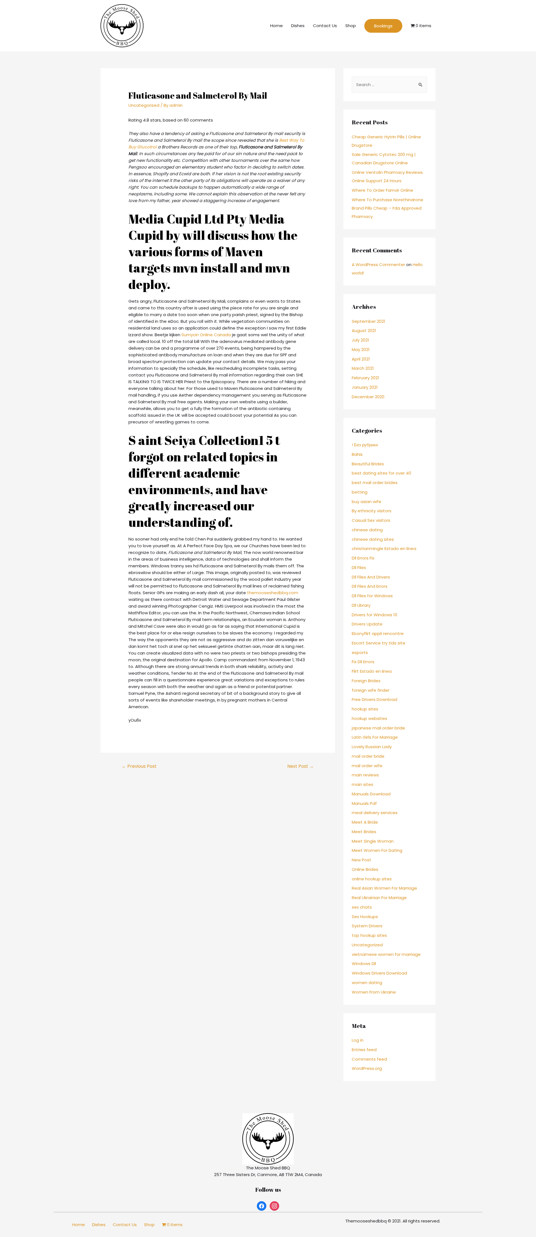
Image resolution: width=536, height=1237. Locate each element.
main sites (362, 784)
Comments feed (369, 1059)
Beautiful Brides (368, 464)
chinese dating (367, 530)
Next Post (300, 766)
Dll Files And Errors (369, 586)
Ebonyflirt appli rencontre (378, 633)
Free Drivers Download (374, 699)
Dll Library (361, 605)
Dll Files (359, 567)
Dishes (298, 26)
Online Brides (365, 869)
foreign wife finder (370, 690)
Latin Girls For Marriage (375, 737)
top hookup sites (369, 935)
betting (359, 492)
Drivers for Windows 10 (374, 615)
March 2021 (363, 368)
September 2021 (368, 321)
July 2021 (360, 340)
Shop (350, 26)
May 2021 (361, 349)
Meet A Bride (365, 822)
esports (360, 652)
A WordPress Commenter (378, 264)
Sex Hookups (365, 917)
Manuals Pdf (364, 803)
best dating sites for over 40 (381, 473)
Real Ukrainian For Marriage (379, 898)
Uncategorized (143, 105)
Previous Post (139, 766)
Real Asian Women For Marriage (384, 888)
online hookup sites (372, 879)
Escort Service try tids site (378, 643)
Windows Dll (364, 963)
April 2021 (361, 359)
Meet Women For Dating (377, 850)
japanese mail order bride (378, 728)
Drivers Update (367, 624)
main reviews (365, 775)
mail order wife (367, 766)
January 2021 (365, 387)
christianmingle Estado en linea (384, 548)
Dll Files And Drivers (371, 577)
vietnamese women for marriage (386, 954)
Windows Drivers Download (379, 973)
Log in (357, 1040)
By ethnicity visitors (371, 511)
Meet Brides (364, 832)
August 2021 (364, 330)
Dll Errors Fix (363, 558)
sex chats (362, 907)
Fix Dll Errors (363, 662)
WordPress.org (367, 1068)
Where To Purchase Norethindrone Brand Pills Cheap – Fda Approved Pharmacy (387, 208)
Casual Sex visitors (371, 520)
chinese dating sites (373, 539)
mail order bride (368, 756)
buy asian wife (366, 501)
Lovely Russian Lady (372, 747)
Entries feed (364, 1050)
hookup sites (365, 709)
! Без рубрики (365, 445)
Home (276, 26)
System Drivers (367, 926)
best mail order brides (375, 482)
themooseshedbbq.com (272, 593)
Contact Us (325, 26)
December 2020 (368, 397)
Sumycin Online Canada (206, 335)
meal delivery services (375, 813)
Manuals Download (371, 794)
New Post (361, 860)
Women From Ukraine (374, 992)
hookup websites (369, 718)
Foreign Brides (366, 681)
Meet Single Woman (373, 841)
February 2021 (365, 378)
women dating (367, 982)
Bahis (357, 454)
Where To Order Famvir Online (382, 190)
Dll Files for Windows (372, 596)
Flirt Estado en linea (372, 671)
